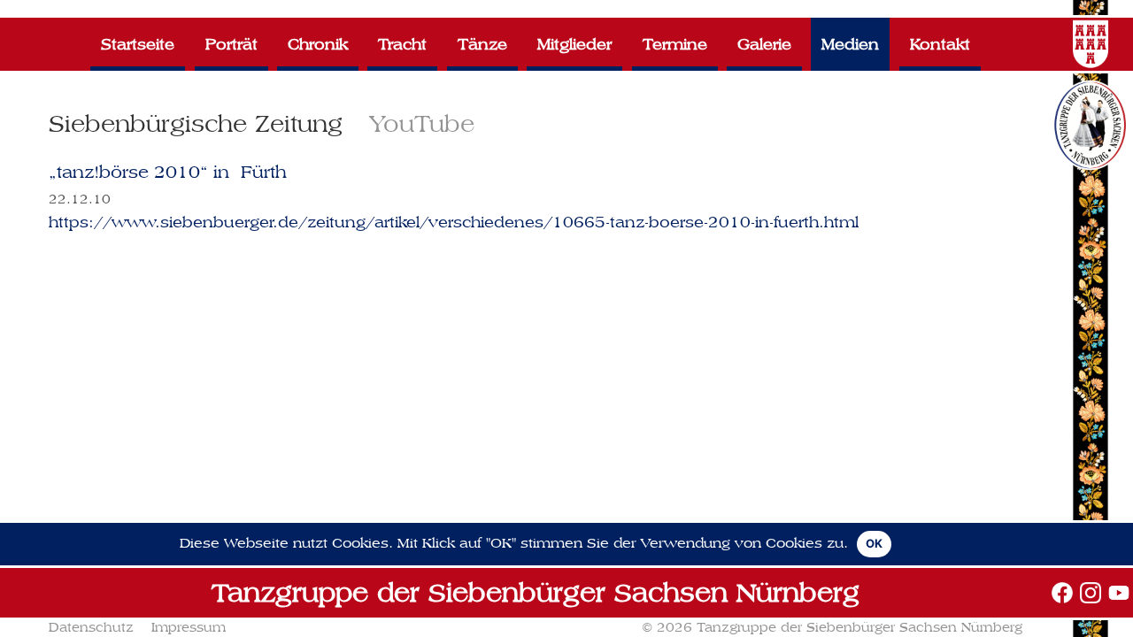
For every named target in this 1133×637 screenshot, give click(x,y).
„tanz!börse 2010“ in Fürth (168, 172)
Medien (850, 44)
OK (874, 543)
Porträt (231, 44)
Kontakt (940, 44)
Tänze (482, 44)
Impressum (188, 627)
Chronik (318, 44)
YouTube (421, 123)
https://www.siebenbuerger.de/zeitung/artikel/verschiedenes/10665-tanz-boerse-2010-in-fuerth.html (454, 221)
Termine (675, 44)
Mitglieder (574, 44)
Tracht (402, 44)
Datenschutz (91, 627)
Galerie (764, 44)
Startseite (137, 44)
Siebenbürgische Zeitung (196, 123)
